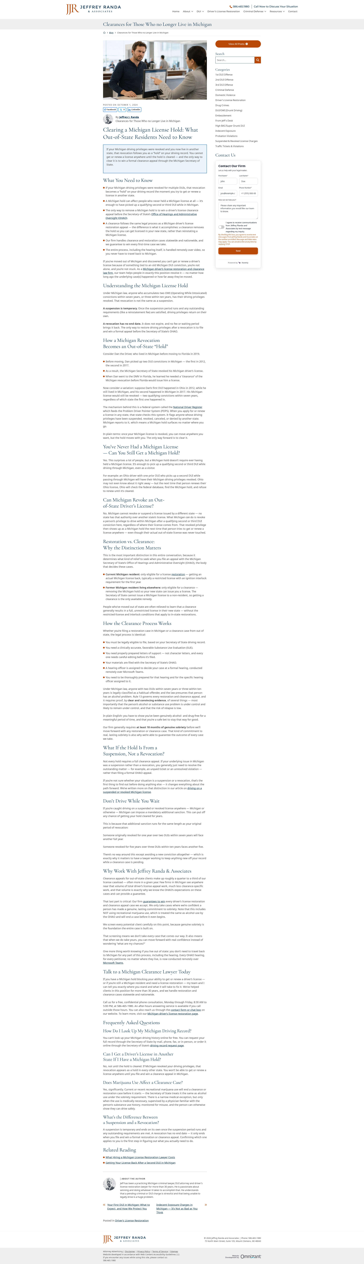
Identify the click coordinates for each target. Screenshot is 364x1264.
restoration (178, 574)
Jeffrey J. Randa (129, 117)
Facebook (109, 109)
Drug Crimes (222, 105)
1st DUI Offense (223, 74)
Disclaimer (130, 1251)
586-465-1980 (125, 1006)
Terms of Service (160, 1251)
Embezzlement (223, 115)
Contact (292, 11)
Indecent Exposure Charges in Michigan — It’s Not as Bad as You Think (176, 1208)
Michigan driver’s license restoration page (172, 1013)
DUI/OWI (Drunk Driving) (228, 110)
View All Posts (236, 44)
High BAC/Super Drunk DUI (230, 125)
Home (175, 11)
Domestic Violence (225, 95)
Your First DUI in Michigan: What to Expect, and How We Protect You (128, 1206)
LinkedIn (133, 109)
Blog (111, 32)
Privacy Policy (143, 1251)
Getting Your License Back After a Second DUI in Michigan (140, 1162)
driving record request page (167, 1045)
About (186, 11)
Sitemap (174, 1251)
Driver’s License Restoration (223, 11)
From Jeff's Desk (224, 120)
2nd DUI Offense (224, 79)
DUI (199, 11)
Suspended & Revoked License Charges (236, 141)
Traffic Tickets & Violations (229, 146)
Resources (276, 11)
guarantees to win (154, 901)
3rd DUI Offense (224, 84)
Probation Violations (226, 136)
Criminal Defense (253, 11)
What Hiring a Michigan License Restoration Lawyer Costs (140, 1157)
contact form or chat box (186, 1010)
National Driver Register (187, 407)
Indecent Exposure (225, 130)
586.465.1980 (241, 6)
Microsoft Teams (113, 962)
